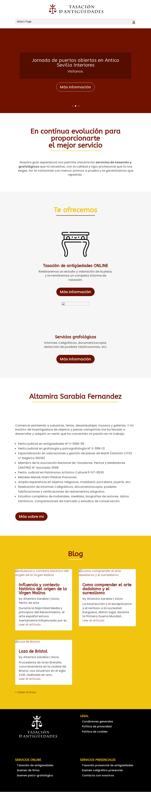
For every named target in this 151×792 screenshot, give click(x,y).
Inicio (55, 599)
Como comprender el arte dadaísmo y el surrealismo (106, 588)
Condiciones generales (97, 721)
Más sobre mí (31, 516)
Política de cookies (95, 731)
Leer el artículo (30, 624)
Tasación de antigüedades (35, 765)
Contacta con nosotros (98, 775)
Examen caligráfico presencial (102, 770)
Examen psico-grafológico (35, 775)
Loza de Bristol (33, 651)
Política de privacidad (97, 726)
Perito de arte (29, 603)
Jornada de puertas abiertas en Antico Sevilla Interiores (75, 61)
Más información (75, 85)
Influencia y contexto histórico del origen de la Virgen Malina (43, 588)
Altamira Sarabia (36, 599)
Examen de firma (28, 770)
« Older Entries (25, 692)
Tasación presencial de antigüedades (107, 765)
